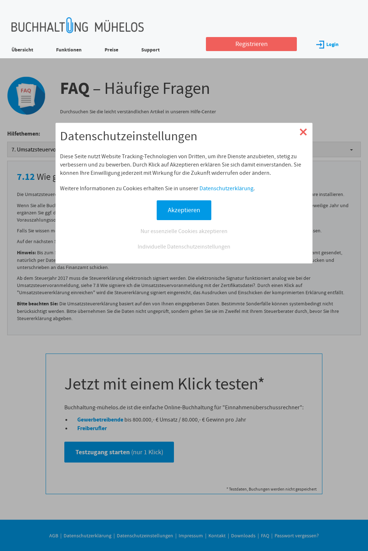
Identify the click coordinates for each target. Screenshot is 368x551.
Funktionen (69, 49)
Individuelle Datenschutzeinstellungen (184, 246)
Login (332, 44)
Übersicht (22, 49)
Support (150, 49)
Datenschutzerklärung (226, 188)
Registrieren (251, 44)
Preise (111, 49)
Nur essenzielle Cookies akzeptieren (184, 231)
